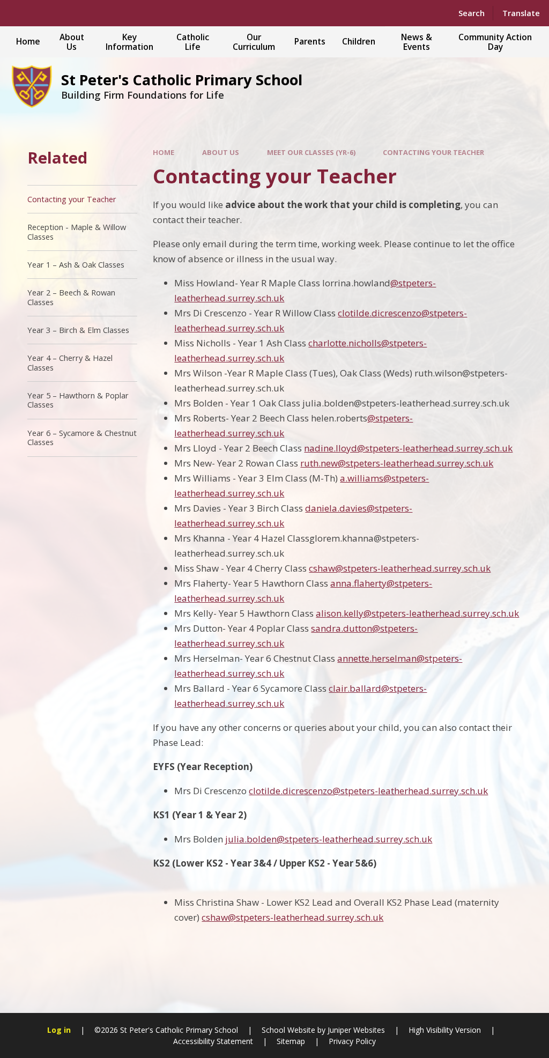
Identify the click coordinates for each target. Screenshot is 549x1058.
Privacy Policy (352, 1041)
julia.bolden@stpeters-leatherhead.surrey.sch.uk (328, 839)
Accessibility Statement (213, 1041)
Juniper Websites (356, 1030)
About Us (220, 152)
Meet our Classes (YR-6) (311, 152)
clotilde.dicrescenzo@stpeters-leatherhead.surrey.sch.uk (368, 791)
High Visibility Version (445, 1030)
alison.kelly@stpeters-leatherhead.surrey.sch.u (415, 613)
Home (163, 152)
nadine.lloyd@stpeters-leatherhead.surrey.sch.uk (408, 448)
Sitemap (291, 1041)
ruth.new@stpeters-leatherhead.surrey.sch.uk (396, 463)
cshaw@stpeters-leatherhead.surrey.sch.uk (400, 568)
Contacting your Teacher (433, 152)
